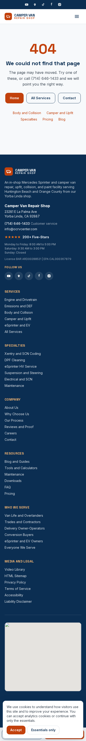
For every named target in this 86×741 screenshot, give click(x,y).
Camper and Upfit (60, 113)
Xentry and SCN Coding (23, 354)
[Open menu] (76, 16)
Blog (61, 119)
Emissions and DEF (19, 306)
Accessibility (14, 595)
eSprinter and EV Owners (24, 541)
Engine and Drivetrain (21, 300)
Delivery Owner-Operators (25, 528)
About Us (11, 407)
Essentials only (43, 730)
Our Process (14, 420)
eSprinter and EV (17, 325)
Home (14, 98)
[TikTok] (43, 4)
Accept (16, 730)
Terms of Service (18, 589)
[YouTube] (26, 4)
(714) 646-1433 (17, 223)
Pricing (48, 119)
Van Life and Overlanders (24, 515)
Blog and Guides (17, 461)
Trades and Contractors (23, 522)
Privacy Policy (15, 582)
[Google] (35, 4)
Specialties (29, 119)
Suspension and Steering (24, 373)
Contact (69, 98)
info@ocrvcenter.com (21, 229)
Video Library (15, 569)
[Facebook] (51, 4)
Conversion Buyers (19, 535)
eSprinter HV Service (21, 366)
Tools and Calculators (21, 468)
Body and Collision (27, 113)
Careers (11, 433)
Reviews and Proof (19, 427)
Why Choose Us (17, 414)
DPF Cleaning (15, 360)
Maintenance (14, 386)
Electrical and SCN (18, 379)
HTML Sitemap (16, 576)
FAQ (8, 487)
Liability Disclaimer (18, 601)
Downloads (13, 481)
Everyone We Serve (20, 547)
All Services (40, 98)
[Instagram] (59, 4)
